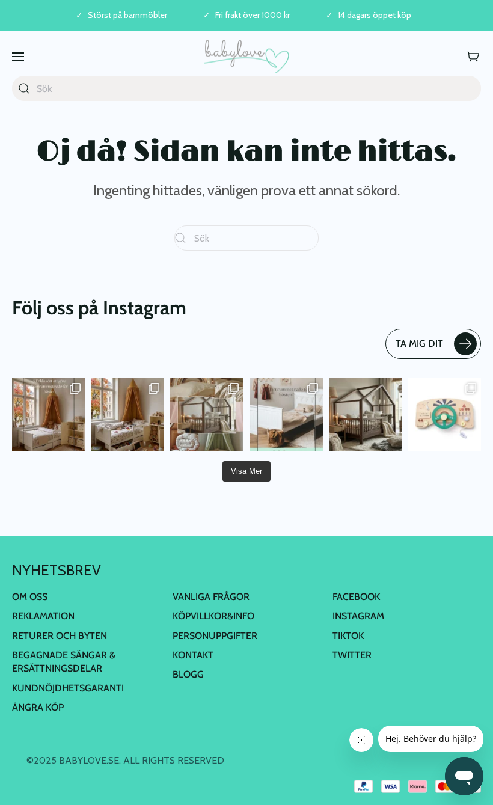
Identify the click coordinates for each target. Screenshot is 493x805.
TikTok (348, 635)
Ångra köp (38, 707)
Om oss (29, 596)
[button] (18, 56)
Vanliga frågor (211, 596)
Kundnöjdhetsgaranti (68, 688)
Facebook (356, 596)
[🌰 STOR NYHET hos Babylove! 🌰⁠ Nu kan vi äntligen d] (365, 414)
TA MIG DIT (419, 343)
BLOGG (188, 674)
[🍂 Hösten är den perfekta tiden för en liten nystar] (128, 414)
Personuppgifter (215, 635)
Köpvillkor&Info (213, 616)
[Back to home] (246, 56)
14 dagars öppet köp (374, 15)
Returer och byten (59, 635)
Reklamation (43, 616)
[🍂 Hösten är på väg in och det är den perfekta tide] (206, 414)
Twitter (352, 655)
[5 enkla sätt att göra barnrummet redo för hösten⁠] (286, 414)
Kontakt (193, 655)
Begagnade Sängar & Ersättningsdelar (63, 661)
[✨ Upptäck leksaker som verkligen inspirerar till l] (444, 414)
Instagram (358, 616)
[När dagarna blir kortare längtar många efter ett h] (48, 414)
